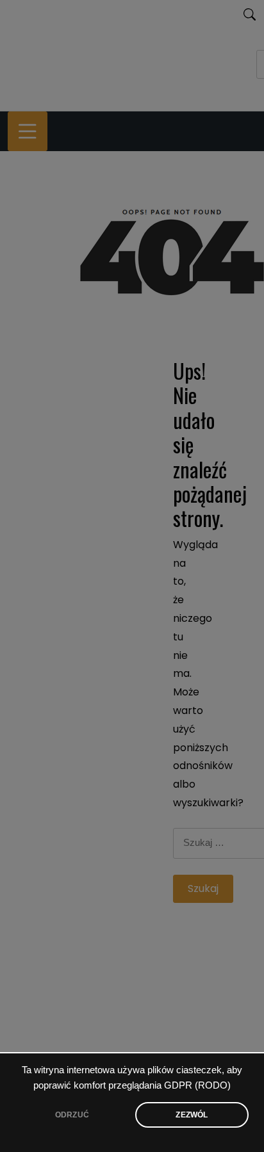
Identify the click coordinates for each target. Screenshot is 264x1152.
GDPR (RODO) (197, 1085)
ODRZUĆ (72, 1114)
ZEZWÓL (192, 1114)
